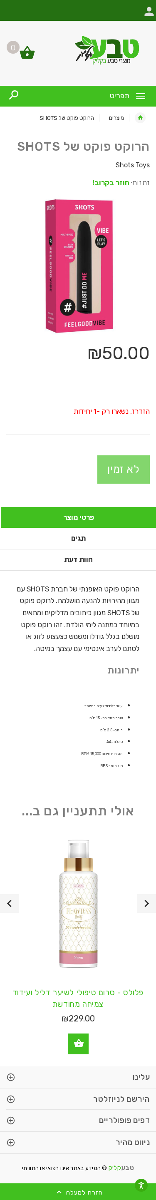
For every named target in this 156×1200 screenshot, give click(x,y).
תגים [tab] (78, 538)
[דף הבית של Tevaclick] (78, 50)
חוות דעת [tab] (78, 559)
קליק (121, 1168)
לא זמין (123, 469)
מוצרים (116, 117)
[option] (78, 266)
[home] (140, 117)
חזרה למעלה (83, 1192)
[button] (149, 16)
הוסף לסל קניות (78, 1044)
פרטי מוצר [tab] (78, 517)
